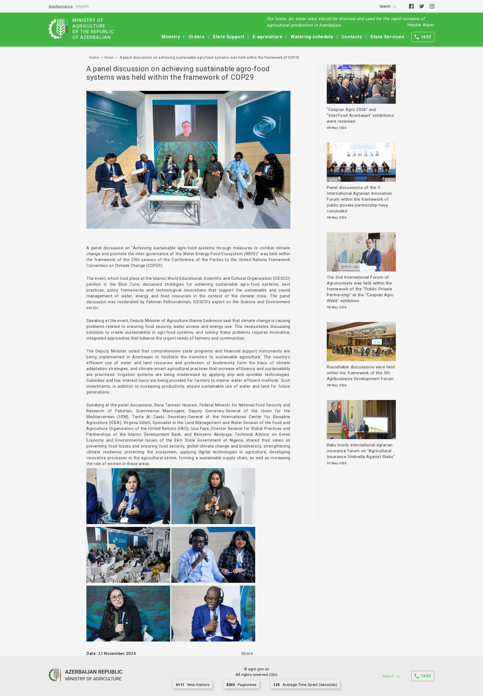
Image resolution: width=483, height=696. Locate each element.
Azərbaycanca (61, 6)
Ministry (171, 36)
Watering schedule (312, 36)
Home (94, 58)
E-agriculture (268, 36)
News (109, 58)
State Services (387, 36)
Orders (196, 36)
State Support (228, 36)
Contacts (352, 36)
